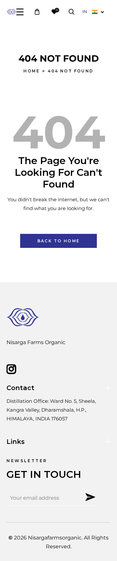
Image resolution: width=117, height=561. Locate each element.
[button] (20, 12)
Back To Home (58, 240)
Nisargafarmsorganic (55, 538)
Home (31, 70)
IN (84, 11)
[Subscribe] (90, 497)
